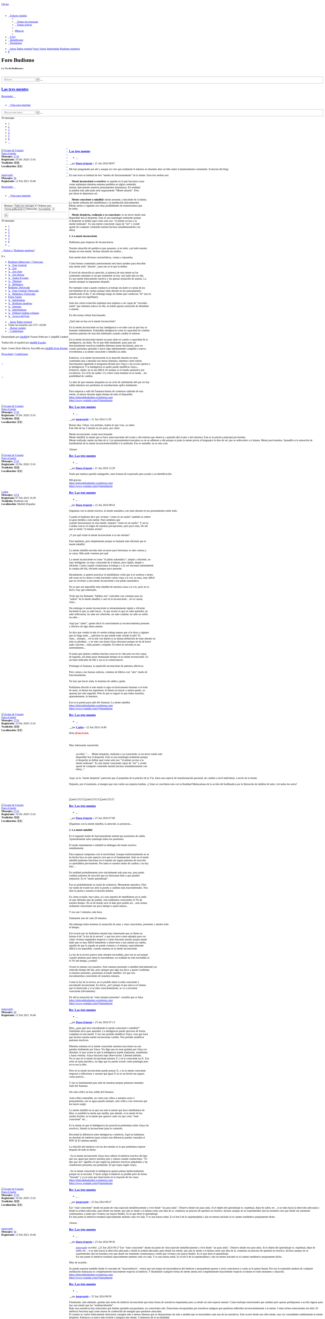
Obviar (5, 4)
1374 (16, 494)
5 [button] (8, 135)
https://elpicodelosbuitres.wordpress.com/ (91, 397)
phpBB (24, 336)
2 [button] (8, 126)
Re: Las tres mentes (82, 407)
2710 (16, 156)
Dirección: (32, 208)
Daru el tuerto (8, 153)
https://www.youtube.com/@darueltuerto (91, 400)
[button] (9, 141)
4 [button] (8, 132)
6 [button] (8, 138)
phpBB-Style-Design (56, 348)
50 (15, 178)
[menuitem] (26, 21)
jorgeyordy (7, 175)
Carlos (4, 491)
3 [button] (8, 129)
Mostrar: (9, 205)
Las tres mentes (14, 89)
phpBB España (38, 342)
